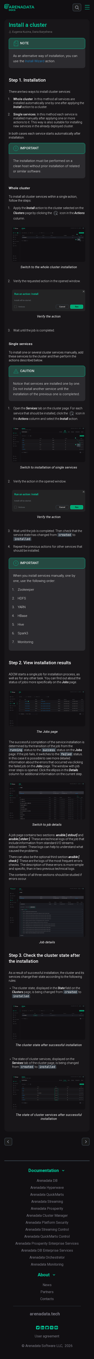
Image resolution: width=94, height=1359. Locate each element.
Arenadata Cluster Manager (47, 1215)
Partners (47, 1292)
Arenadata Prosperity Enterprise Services (47, 1243)
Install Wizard (34, 61)
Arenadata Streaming (47, 1201)
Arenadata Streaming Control (47, 1229)
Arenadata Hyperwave (47, 1188)
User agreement (47, 1336)
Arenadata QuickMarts (47, 1195)
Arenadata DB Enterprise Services (47, 1250)
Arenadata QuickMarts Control (47, 1236)
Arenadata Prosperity (47, 1208)
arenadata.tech (45, 1313)
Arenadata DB (47, 1181)
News (47, 1285)
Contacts (47, 1299)
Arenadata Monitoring (47, 1264)
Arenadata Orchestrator (47, 1257)
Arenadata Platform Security (47, 1222)
